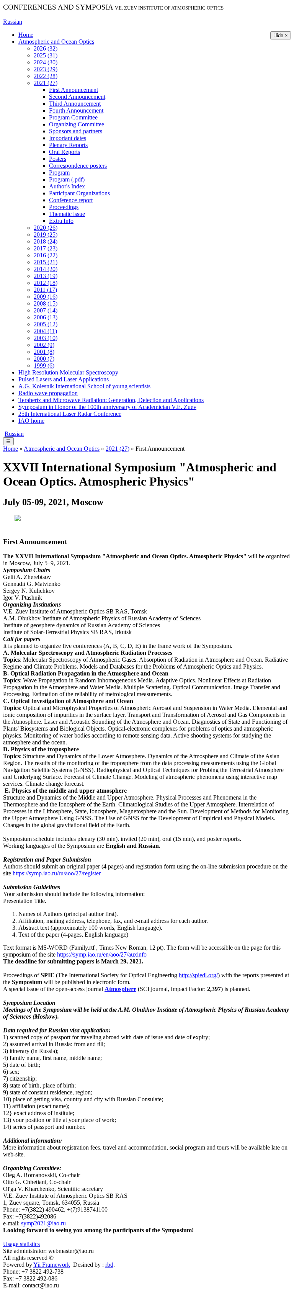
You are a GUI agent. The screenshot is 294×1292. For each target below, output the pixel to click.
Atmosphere (120, 989)
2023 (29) (45, 69)
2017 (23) (45, 248)
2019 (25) (45, 234)
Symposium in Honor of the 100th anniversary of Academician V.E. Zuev (107, 407)
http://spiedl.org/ (198, 975)
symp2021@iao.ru (43, 1223)
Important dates (67, 138)
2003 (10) (45, 338)
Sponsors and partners (75, 131)
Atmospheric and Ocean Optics (56, 41)
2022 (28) (45, 76)
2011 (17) (45, 289)
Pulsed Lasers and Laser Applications (63, 379)
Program (59, 172)
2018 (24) (45, 241)
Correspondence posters (78, 165)
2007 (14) (45, 310)
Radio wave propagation (48, 393)
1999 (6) (44, 365)
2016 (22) (45, 255)
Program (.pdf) (67, 179)
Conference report (71, 200)
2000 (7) (44, 358)
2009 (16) (45, 296)
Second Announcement (77, 96)
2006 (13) (45, 317)
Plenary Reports (68, 145)
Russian (12, 21)
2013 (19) (45, 276)
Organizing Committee (76, 124)
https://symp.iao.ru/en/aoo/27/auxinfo (102, 954)
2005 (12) (45, 324)
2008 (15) (45, 303)
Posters (57, 158)
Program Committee (73, 117)
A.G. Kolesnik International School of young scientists (84, 386)
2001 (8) (44, 351)
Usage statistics (21, 1244)
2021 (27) (45, 83)
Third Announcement (75, 103)
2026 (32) (45, 48)
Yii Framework (51, 1264)
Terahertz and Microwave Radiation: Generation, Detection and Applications (111, 400)
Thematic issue (67, 214)
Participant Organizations (79, 193)
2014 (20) (45, 269)
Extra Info (61, 221)
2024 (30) (45, 62)
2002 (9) (44, 345)
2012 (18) (45, 283)
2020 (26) (45, 227)
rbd (109, 1264)
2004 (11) (45, 331)
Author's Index (67, 186)
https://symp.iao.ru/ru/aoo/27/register (57, 873)
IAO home (31, 420)
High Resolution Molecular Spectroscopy (68, 372)
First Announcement (73, 90)
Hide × (280, 35)
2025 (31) (45, 55)
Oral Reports (64, 152)
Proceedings (63, 207)
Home (25, 34)
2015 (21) (45, 262)
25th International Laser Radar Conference (69, 413)
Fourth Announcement (76, 110)
